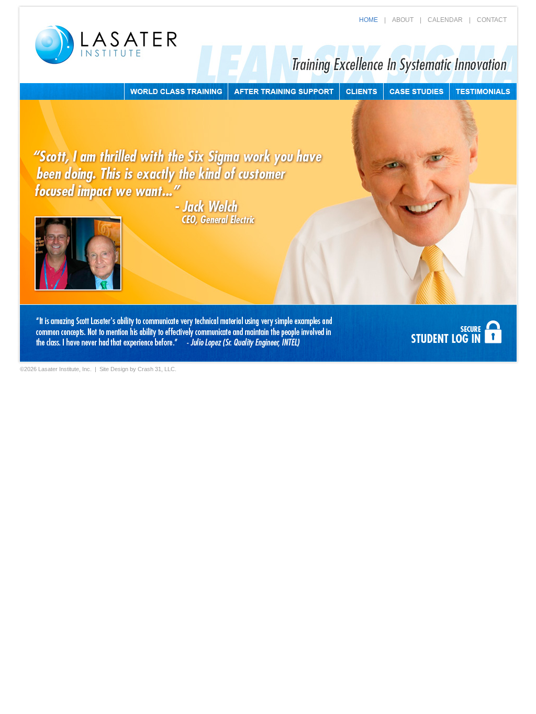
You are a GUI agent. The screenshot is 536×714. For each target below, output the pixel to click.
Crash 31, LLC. (157, 369)
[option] (186, 333)
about (403, 20)
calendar (445, 20)
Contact (492, 20)
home (368, 20)
